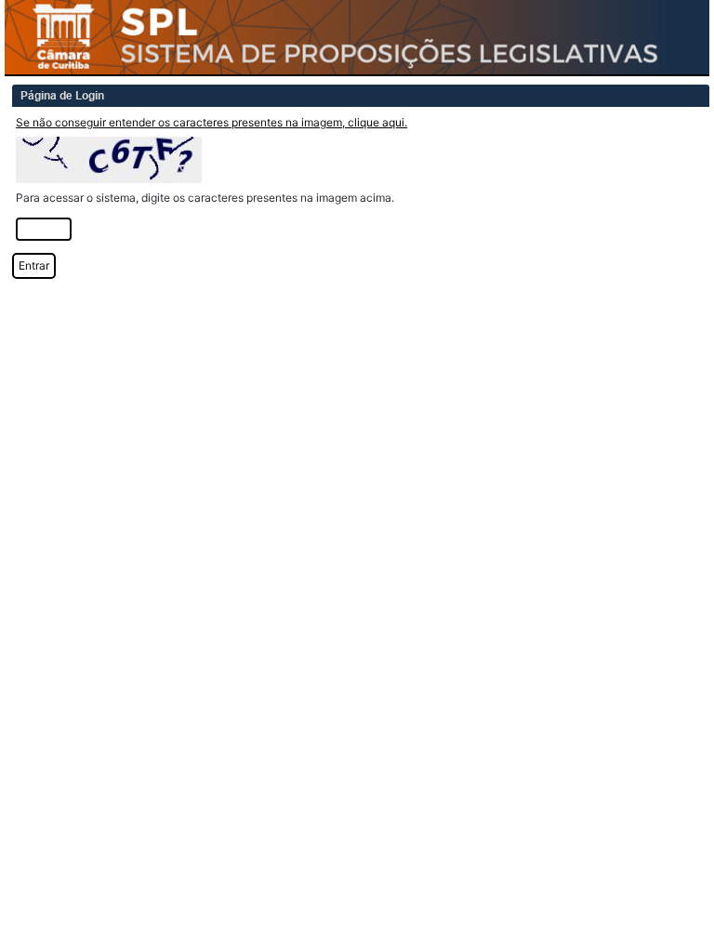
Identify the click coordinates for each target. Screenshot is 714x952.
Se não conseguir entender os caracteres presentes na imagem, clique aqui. (211, 122)
